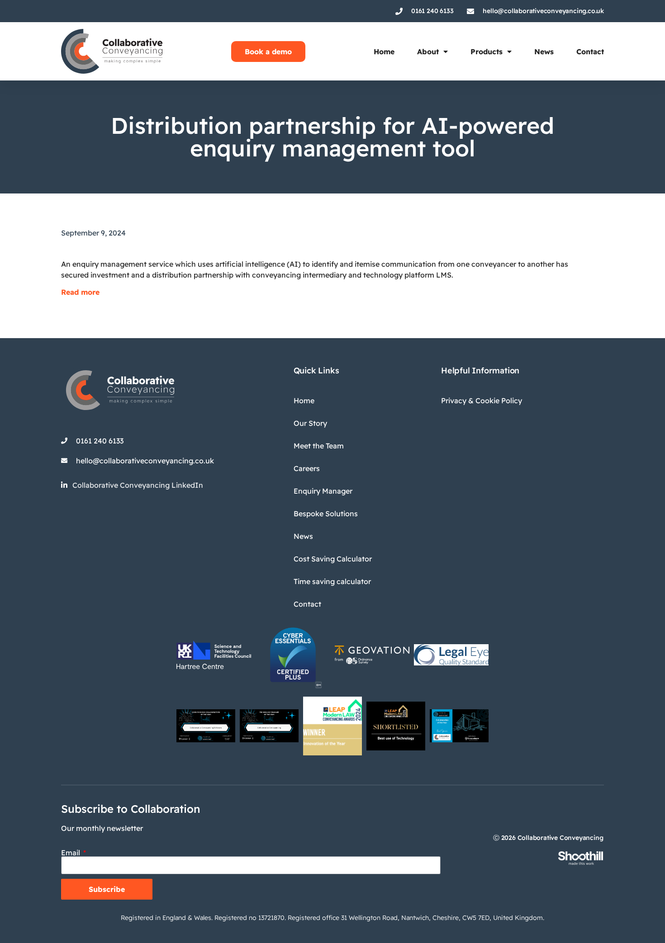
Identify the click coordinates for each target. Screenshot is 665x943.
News (544, 51)
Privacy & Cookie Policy (481, 400)
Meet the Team (319, 445)
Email (71, 852)
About (428, 51)
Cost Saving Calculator (333, 558)
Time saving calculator (332, 581)
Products (486, 51)
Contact (590, 51)
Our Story (310, 423)
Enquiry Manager (323, 490)
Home (384, 51)
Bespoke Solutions (326, 513)
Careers (307, 468)
